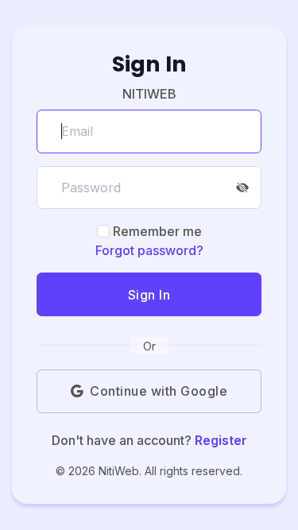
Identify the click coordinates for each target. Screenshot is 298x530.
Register (221, 440)
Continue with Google (158, 391)
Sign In (149, 295)
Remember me (157, 231)
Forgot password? (149, 250)
